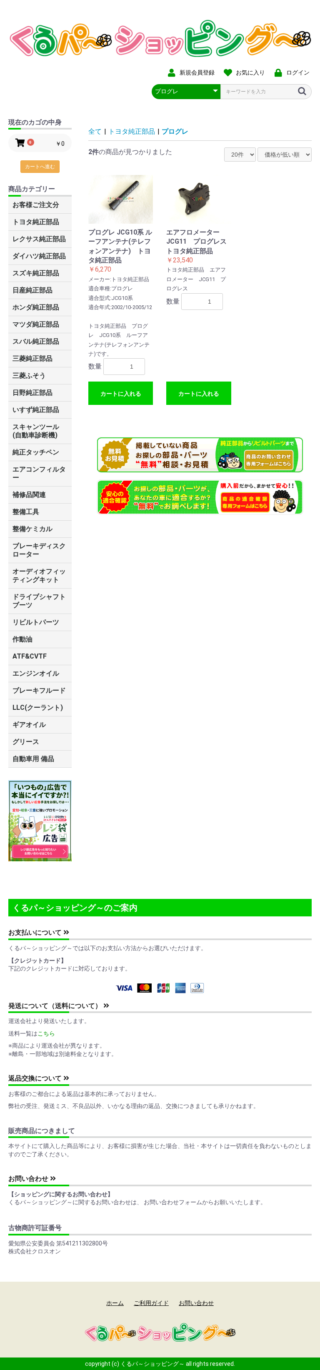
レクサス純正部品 (39, 239)
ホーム (115, 1303)
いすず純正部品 (35, 410)
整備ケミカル (32, 529)
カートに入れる (120, 393)
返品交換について (35, 1078)
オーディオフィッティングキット (39, 575)
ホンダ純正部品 (35, 307)
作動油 (22, 639)
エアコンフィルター (39, 473)
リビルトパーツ (35, 622)
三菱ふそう (29, 375)
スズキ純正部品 (35, 273)
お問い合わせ (29, 1179)
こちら (46, 1033)
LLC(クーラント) (37, 707)
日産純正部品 (32, 290)
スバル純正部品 (35, 341)
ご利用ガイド (151, 1303)
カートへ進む (40, 167)
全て (95, 131)
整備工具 (25, 512)
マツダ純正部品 (35, 324)
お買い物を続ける (134, 693)
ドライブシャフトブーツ (39, 601)
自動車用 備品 (33, 759)
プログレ (175, 131)
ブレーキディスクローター (39, 550)
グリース (25, 742)
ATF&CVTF (29, 656)
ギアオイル (29, 725)
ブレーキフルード (39, 690)
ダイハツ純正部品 (39, 256)
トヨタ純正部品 (35, 222)
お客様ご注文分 (35, 205)
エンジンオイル (35, 673)
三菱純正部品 (32, 358)
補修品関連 (29, 495)
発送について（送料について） (55, 1006)
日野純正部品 (32, 393)
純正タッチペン (35, 452)
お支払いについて (35, 932)
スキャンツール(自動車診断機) (35, 431)
